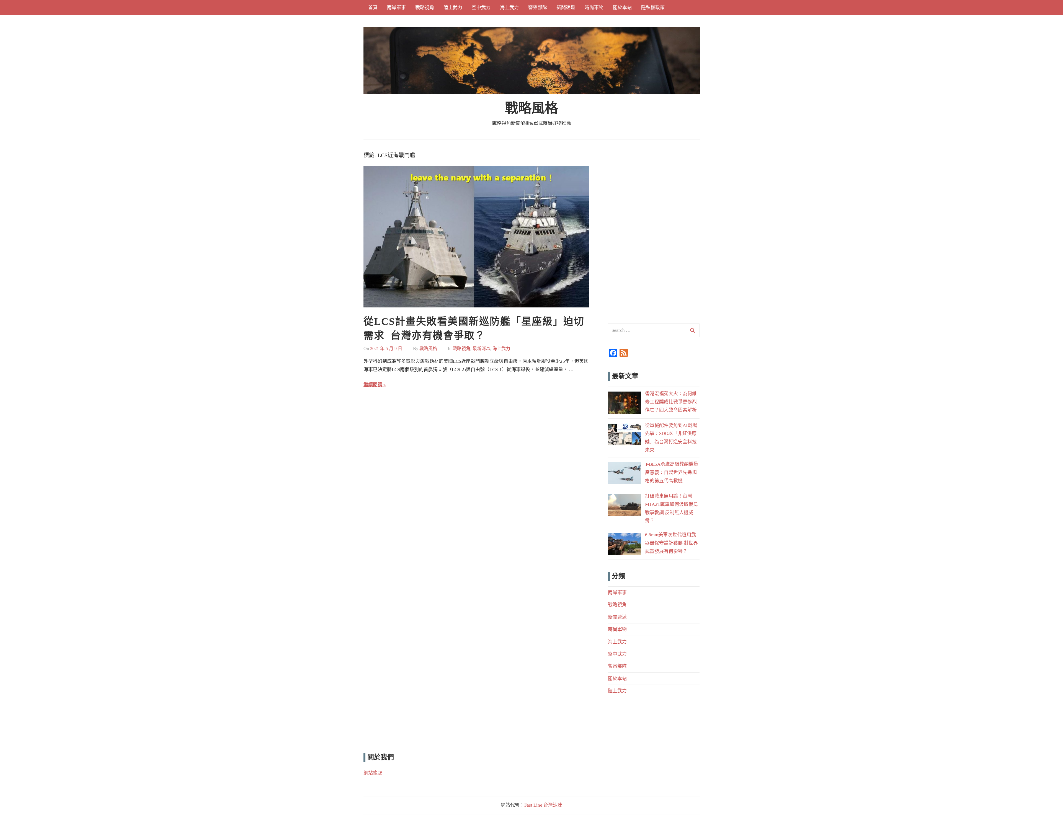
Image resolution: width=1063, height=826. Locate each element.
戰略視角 (424, 7)
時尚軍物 (594, 7)
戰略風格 (531, 108)
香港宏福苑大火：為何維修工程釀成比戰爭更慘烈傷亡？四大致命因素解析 (671, 402)
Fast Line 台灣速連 (543, 805)
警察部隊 (537, 7)
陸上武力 (452, 7)
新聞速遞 (565, 7)
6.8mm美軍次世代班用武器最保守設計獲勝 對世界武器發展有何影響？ (671, 543)
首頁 (373, 7)
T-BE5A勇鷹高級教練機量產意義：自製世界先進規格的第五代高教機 (671, 472)
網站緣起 (372, 773)
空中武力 (481, 7)
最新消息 (481, 348)
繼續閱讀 (372, 384)
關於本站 (622, 7)
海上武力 (509, 7)
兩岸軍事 (396, 7)
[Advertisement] (654, 186)
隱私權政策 (653, 7)
